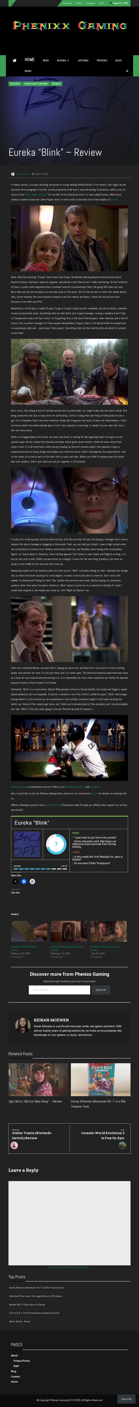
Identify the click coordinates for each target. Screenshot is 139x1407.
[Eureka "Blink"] (27, 844)
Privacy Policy (21, 1360)
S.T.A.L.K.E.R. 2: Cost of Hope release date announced (34, 1313)
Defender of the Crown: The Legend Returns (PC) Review (35, 1296)
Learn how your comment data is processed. (68, 1267)
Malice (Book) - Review (19, 1321)
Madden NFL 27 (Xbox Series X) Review (27, 1304)
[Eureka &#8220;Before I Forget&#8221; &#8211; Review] (29, 931)
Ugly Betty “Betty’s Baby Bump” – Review (35, 1101)
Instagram (90, 3)
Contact (15, 1376)
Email (101, 3)
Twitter (78, 3)
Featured (15, 84)
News (46, 60)
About (14, 1355)
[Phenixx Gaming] (14, 60)
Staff (16, 1366)
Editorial (83, 60)
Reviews (61, 60)
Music (118, 60)
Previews (102, 60)
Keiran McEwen (22, 174)
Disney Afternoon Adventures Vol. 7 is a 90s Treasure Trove (36, 1287)
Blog (13, 1371)
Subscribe (101, 990)
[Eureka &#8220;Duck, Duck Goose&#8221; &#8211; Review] (109, 931)
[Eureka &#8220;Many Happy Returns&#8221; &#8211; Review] (69, 931)
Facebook (67, 3)
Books (28, 71)
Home (30, 59)
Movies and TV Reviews (36, 84)
